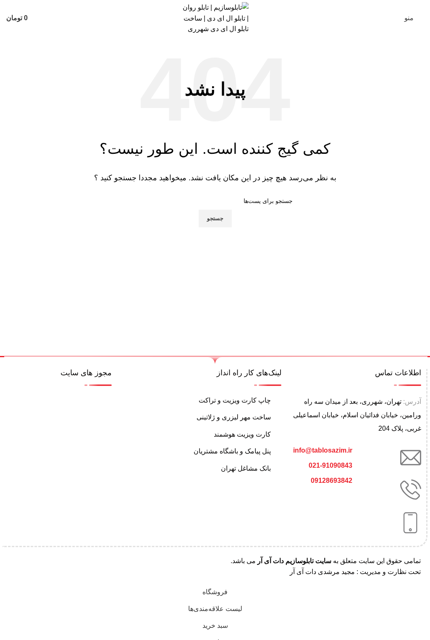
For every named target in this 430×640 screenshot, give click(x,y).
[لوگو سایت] (215, 17)
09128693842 (331, 480)
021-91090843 (330, 465)
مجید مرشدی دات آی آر (322, 571)
